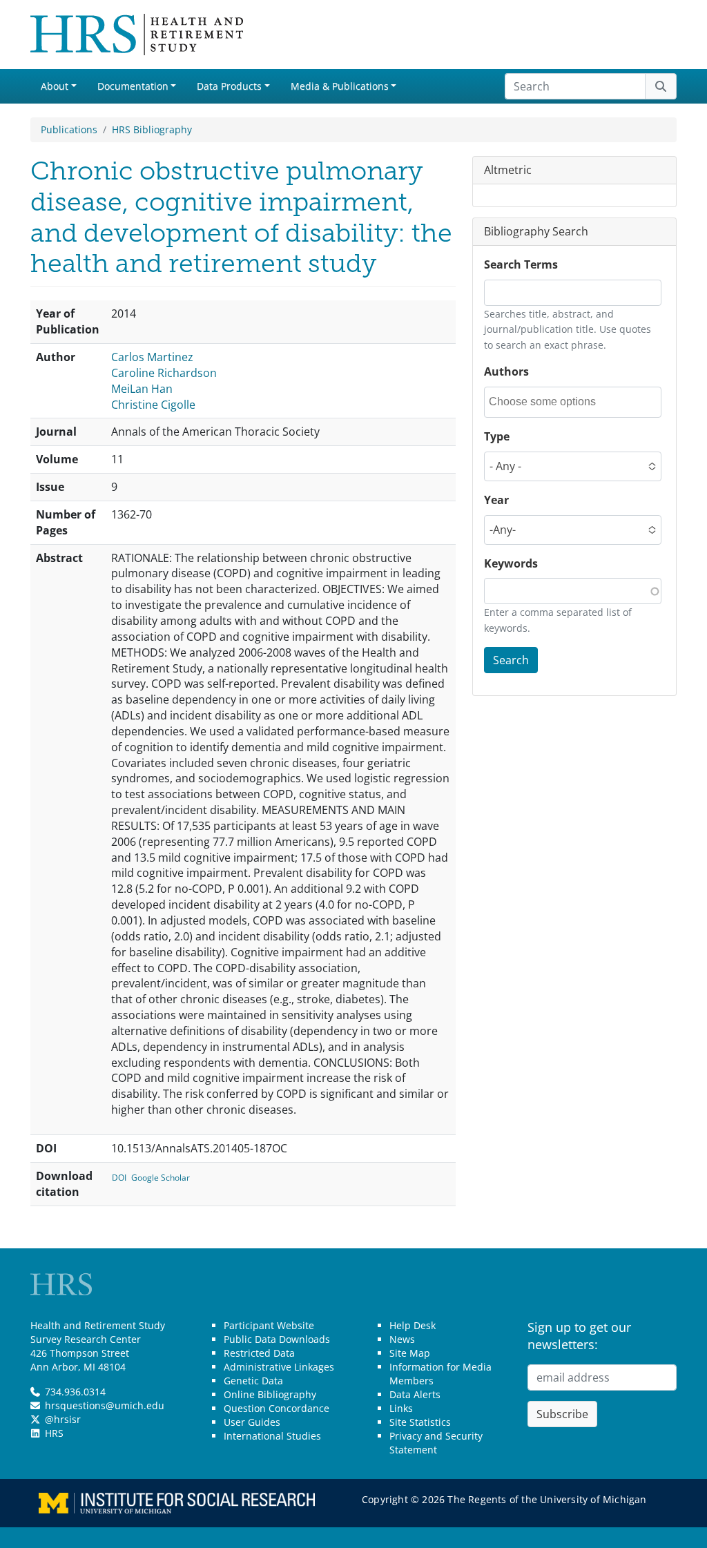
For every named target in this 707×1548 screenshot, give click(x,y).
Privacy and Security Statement (436, 1442)
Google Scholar (160, 1177)
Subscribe (562, 1414)
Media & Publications (340, 86)
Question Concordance (276, 1408)
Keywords (511, 563)
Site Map (409, 1353)
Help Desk (412, 1325)
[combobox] (551, 402)
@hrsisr (63, 1419)
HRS (54, 1433)
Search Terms (521, 264)
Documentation (132, 86)
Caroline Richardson (164, 372)
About (54, 86)
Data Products (229, 86)
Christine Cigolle (153, 404)
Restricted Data (259, 1353)
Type (497, 436)
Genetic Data (253, 1380)
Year (496, 499)
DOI (119, 1177)
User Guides (252, 1422)
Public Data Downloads (277, 1339)
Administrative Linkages (279, 1366)
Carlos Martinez (152, 357)
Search (511, 660)
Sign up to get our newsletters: (579, 1336)
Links (401, 1408)
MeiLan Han (142, 388)
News (402, 1339)
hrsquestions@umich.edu (104, 1405)
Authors (506, 371)
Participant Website (269, 1325)
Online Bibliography (270, 1394)
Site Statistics (420, 1422)
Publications (69, 129)
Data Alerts (414, 1394)
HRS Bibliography (152, 129)
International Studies (272, 1435)
